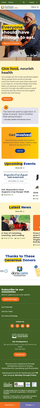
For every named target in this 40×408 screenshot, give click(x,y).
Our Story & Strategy (9, 316)
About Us (7, 99)
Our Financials (6, 307)
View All (18, 168)
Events (3, 2)
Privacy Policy (15, 396)
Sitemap (6, 396)
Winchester (33, 368)
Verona (29, 366)
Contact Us (20, 354)
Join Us (20, 151)
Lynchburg (19, 368)
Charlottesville (7, 368)
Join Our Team (7, 311)
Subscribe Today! (10, 299)
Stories (10, 2)
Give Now (7, 43)
